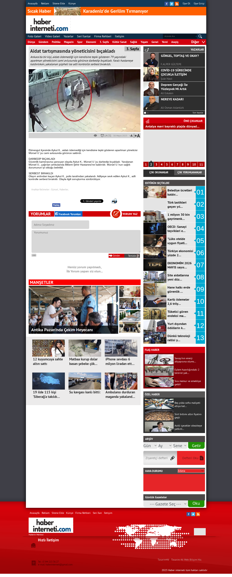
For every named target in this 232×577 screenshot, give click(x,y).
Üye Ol (186, 3)
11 (201, 164)
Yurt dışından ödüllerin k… (177, 326)
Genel (155, 42)
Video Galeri (52, 36)
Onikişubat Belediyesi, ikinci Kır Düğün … (68, 330)
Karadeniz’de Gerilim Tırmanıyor (115, 11)
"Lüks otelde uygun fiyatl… (177, 241)
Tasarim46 (163, 559)
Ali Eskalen (167, 93)
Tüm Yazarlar (197, 112)
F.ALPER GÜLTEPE (171, 64)
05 (200, 240)
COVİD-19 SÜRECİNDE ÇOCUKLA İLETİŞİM (176, 72)
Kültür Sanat (119, 42)
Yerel (165, 42)
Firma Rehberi (102, 36)
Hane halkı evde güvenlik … (178, 289)
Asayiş (174, 42)
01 (200, 192)
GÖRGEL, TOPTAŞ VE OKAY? (180, 56)
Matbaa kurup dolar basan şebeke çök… (83, 361)
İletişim (119, 36)
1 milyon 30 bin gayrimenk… (178, 216)
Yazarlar (68, 36)
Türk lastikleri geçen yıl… (177, 204)
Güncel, (55, 189)
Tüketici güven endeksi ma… (177, 314)
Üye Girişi (199, 3)
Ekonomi (91, 42)
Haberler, (64, 189)
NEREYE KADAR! (172, 99)
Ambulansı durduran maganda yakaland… (120, 394)
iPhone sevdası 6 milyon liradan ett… (119, 361)
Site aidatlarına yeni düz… (178, 277)
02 (200, 204)
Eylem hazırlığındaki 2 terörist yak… (187, 371)
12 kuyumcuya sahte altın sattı (48, 361)
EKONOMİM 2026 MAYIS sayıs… (179, 265)
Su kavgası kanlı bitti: (84, 392)
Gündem (43, 42)
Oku (196, 503)
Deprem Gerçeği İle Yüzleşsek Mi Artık (174, 87)
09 (200, 289)
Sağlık (133, 42)
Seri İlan (97, 513)
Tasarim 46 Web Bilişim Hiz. (186, 559)
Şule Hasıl (166, 78)
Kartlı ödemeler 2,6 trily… (178, 301)
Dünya (31, 42)
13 (200, 338)
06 (200, 253)
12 (200, 325)
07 (200, 265)
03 (200, 216)
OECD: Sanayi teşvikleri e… (177, 229)
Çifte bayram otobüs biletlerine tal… (170, 126)
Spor (79, 42)
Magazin (69, 42)
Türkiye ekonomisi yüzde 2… (180, 253)
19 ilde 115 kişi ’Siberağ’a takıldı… (46, 394)
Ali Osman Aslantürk (172, 107)
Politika (56, 42)
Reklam (45, 3)
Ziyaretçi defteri (157, 458)
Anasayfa (33, 3)
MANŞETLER (41, 282)
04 (200, 228)
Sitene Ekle (59, 3)
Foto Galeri (34, 36)
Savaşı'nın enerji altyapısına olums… (185, 360)
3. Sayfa (104, 42)
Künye (72, 3)
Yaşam (144, 42)
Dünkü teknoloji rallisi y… (178, 338)
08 (200, 277)
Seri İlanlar (84, 36)
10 (194, 164)
